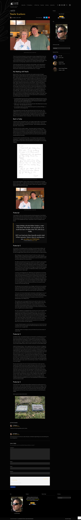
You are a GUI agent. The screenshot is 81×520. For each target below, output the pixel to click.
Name (11, 461)
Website (11, 471)
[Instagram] (61, 5)
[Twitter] (57, 5)
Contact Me (52, 5)
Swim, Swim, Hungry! (68, 518)
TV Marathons (29, 5)
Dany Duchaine (28, 518)
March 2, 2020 (34, 240)
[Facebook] (59, 5)
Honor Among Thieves (63, 68)
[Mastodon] (64, 5)
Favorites (42, 5)
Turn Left (60, 55)
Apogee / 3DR (13, 10)
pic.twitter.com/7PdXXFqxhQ (31, 239)
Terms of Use (14, 480)
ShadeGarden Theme (22, 518)
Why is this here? (61, 14)
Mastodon (31, 518)
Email (11, 466)
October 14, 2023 (62, 63)
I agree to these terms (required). (16, 482)
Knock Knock (61, 62)
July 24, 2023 (61, 57)
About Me (23, 5)
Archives (47, 5)
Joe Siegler (14, 17)
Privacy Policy (45, 479)
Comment (12, 447)
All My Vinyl (36, 5)
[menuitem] (23, 5)
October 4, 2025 (61, 70)
